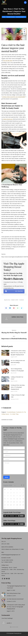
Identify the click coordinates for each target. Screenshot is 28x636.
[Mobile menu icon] (25, 2)
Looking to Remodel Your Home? (17, 378)
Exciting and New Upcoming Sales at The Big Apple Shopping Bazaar (17, 387)
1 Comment (21, 299)
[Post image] (5, 353)
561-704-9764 (19, 291)
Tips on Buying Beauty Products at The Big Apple (17, 369)
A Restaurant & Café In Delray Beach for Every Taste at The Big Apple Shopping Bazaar (18, 352)
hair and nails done (7, 60)
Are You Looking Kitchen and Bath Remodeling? (18, 361)
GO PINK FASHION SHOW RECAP (15, 599)
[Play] (5, 516)
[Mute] (19, 516)
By (7, 299)
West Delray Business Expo (14, 593)
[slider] (22, 515)
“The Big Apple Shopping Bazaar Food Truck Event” (16, 587)
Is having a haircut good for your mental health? (13, 97)
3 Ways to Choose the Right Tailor (18, 396)
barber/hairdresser (8, 119)
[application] (14, 515)
